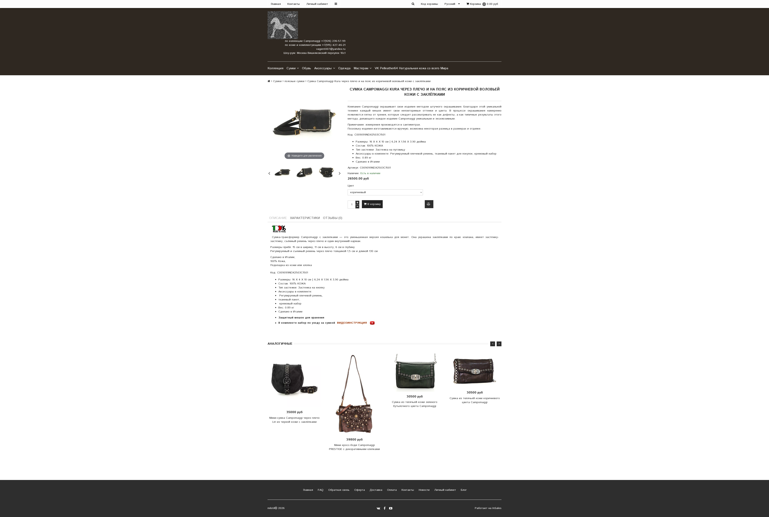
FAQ (320, 490)
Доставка (375, 490)
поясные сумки (294, 81)
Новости (424, 490)
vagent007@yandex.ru (330, 49)
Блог (463, 490)
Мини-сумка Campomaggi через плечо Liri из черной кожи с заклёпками (294, 420)
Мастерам (361, 68)
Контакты (293, 4)
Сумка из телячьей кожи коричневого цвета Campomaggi (475, 400)
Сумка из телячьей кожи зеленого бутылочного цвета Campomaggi (414, 404)
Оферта (359, 490)
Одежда (344, 68)
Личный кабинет (317, 4)
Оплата (391, 490)
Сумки (291, 68)
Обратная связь (338, 490)
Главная (276, 4)
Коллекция (275, 68)
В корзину (373, 204)
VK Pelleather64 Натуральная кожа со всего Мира (411, 68)
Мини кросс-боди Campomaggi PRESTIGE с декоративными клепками (354, 447)
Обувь (306, 68)
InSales (496, 508)
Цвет (351, 186)
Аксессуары (323, 68)
